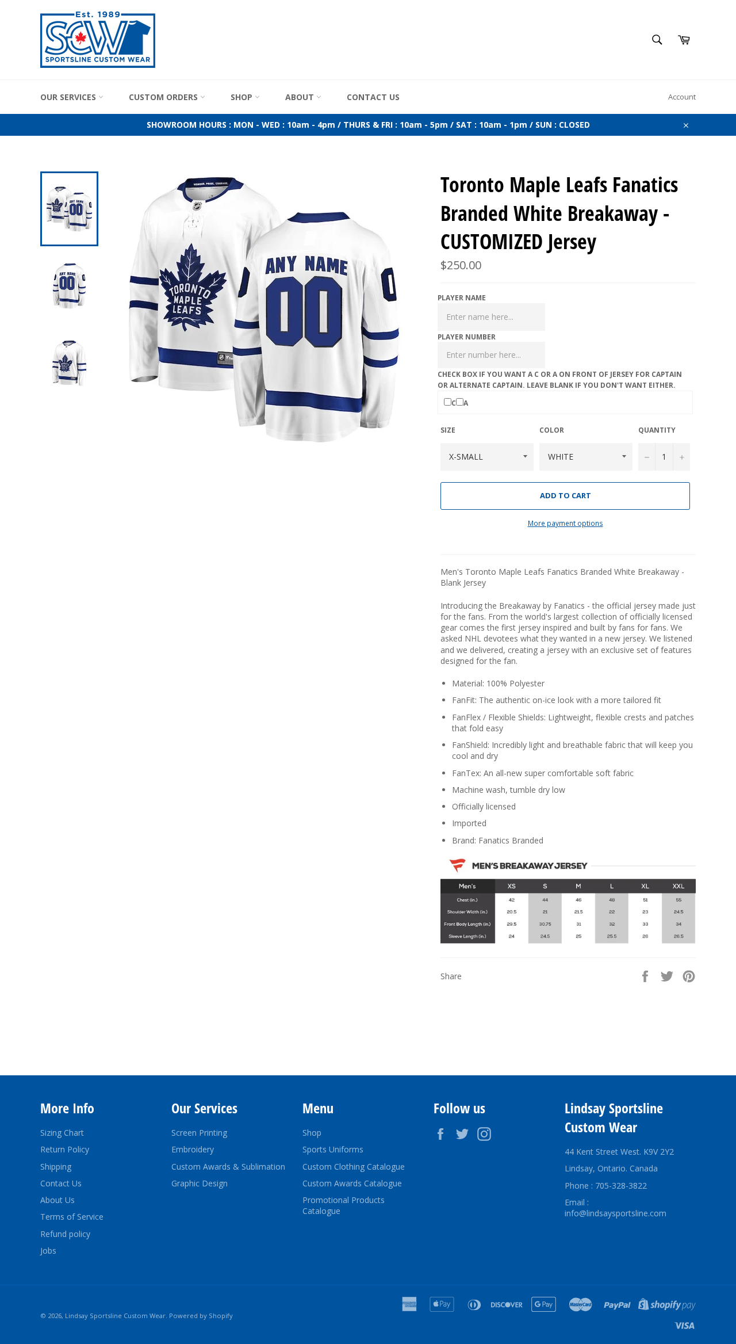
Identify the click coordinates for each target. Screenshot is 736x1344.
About (300, 96)
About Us (57, 1199)
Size (447, 430)
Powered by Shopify (201, 1315)
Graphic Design (199, 1183)
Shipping (55, 1166)
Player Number (467, 337)
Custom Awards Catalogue (352, 1183)
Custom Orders (164, 96)
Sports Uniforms (332, 1149)
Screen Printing (199, 1132)
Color (551, 430)
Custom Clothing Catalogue (353, 1166)
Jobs (48, 1250)
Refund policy (65, 1233)
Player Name (462, 298)
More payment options (565, 523)
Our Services (69, 96)
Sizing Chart (62, 1132)
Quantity (657, 430)
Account (682, 96)
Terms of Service (71, 1216)
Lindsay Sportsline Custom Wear (115, 1315)
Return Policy (64, 1149)
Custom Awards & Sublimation (228, 1166)
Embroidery (192, 1149)
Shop (243, 96)
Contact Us (373, 96)
